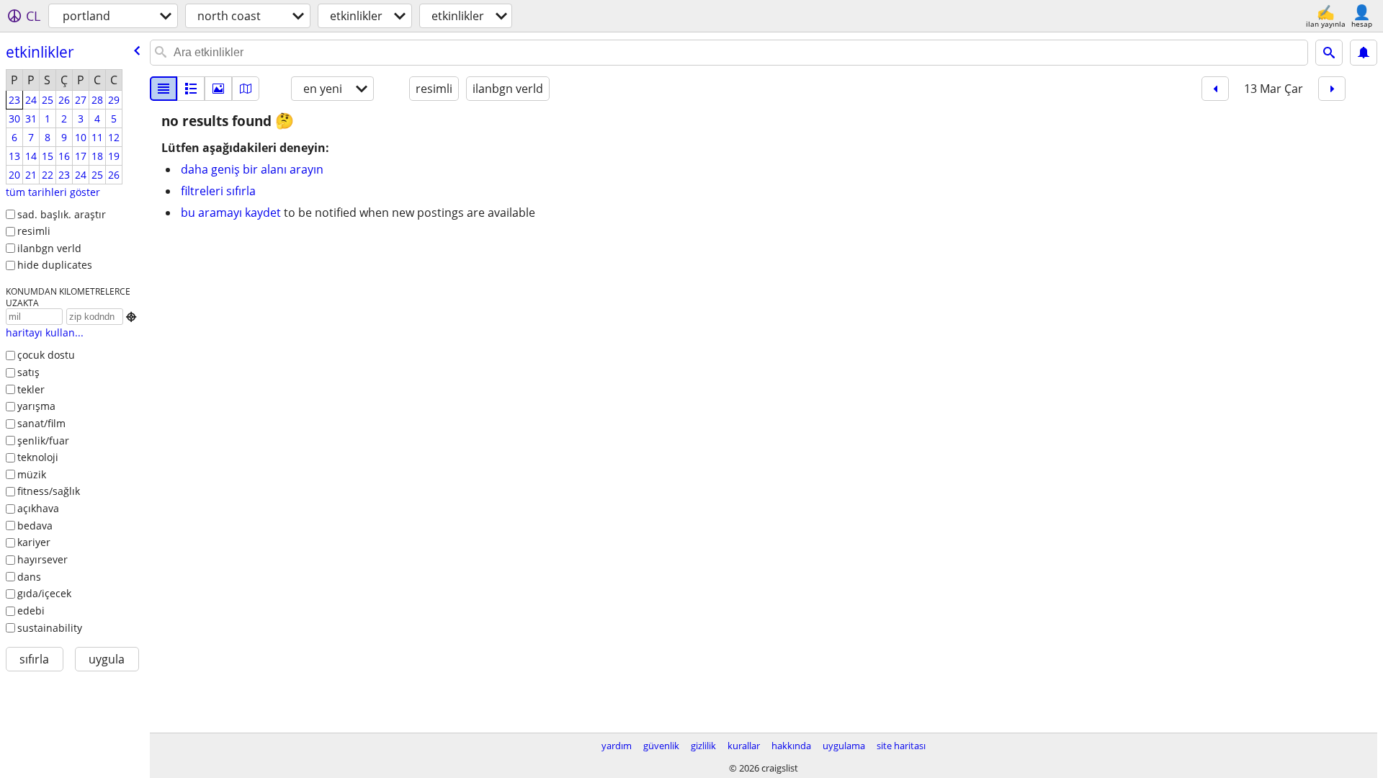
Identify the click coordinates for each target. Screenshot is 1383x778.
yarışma (36, 406)
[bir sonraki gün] (1332, 88)
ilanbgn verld (49, 248)
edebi (31, 610)
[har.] (245, 88)
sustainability (49, 628)
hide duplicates (54, 265)
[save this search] (1363, 53)
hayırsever (42, 559)
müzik (31, 474)
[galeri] (218, 88)
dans (29, 577)
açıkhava (38, 508)
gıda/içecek (44, 593)
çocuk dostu (46, 355)
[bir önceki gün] (1215, 88)
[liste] (163, 88)
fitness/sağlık (48, 491)
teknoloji (37, 457)
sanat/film (41, 423)
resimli (33, 231)
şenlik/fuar (43, 440)
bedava (35, 525)
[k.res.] (191, 88)
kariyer (33, 542)
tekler (31, 389)
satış (28, 372)
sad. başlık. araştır (61, 214)
